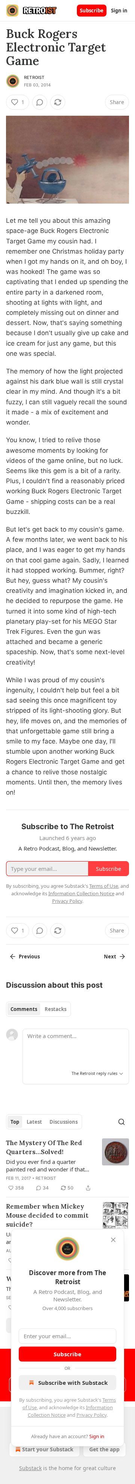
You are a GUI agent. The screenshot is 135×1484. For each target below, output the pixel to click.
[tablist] (38, 1009)
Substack (30, 1468)
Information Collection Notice (81, 893)
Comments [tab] (23, 1009)
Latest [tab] (34, 1121)
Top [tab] (14, 1121)
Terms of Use (103, 886)
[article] (67, 1165)
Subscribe (92, 10)
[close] (113, 1240)
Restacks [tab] (55, 1009)
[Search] (121, 1121)
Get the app (104, 1449)
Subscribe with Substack (73, 1382)
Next (110, 956)
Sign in (119, 10)
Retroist (34, 77)
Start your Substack (48, 1449)
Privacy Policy (91, 1414)
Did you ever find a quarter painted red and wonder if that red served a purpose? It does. (45, 1165)
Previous (29, 956)
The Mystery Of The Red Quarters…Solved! (44, 1147)
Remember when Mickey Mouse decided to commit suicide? (47, 1215)
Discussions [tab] (64, 1121)
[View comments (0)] (39, 102)
